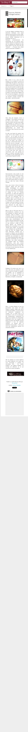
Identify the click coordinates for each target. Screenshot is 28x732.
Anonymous (14, 383)
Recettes (19, 385)
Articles (14, 385)
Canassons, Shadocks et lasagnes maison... (14, 13)
